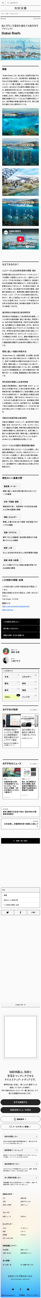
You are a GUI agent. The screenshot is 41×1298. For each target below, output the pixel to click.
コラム (5, 1228)
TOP (2, 13)
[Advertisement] (20, 864)
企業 (4, 1201)
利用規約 (22, 1295)
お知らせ (23, 1216)
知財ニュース (7, 1216)
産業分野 (23, 1198)
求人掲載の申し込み (27, 1264)
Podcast (23, 1234)
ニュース (6, 1212)
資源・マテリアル (10, 532)
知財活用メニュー (26, 1253)
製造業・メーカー (10, 486)
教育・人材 (8, 548)
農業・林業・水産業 (11, 560)
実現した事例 (7, 1205)
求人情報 (6, 1260)
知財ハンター (25, 1249)
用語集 (5, 1234)
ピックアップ (7, 1224)
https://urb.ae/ (7, 610)
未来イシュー (25, 1205)
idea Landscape (8, 1238)
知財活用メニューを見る (20, 1110)
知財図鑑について (9, 1245)
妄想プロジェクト (26, 1201)
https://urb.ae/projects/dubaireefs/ (16, 606)
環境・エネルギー (10, 517)
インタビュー (24, 1228)
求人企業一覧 (7, 1264)
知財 (7, 13)
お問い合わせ (7, 1253)
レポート (23, 1231)
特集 (4, 1231)
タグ (4, 1198)
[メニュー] (3, 2)
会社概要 (6, 1249)
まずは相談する (20, 1102)
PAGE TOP (19, 1005)
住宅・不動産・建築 (11, 502)
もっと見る (33, 710)
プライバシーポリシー (32, 1295)
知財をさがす (7, 1194)
